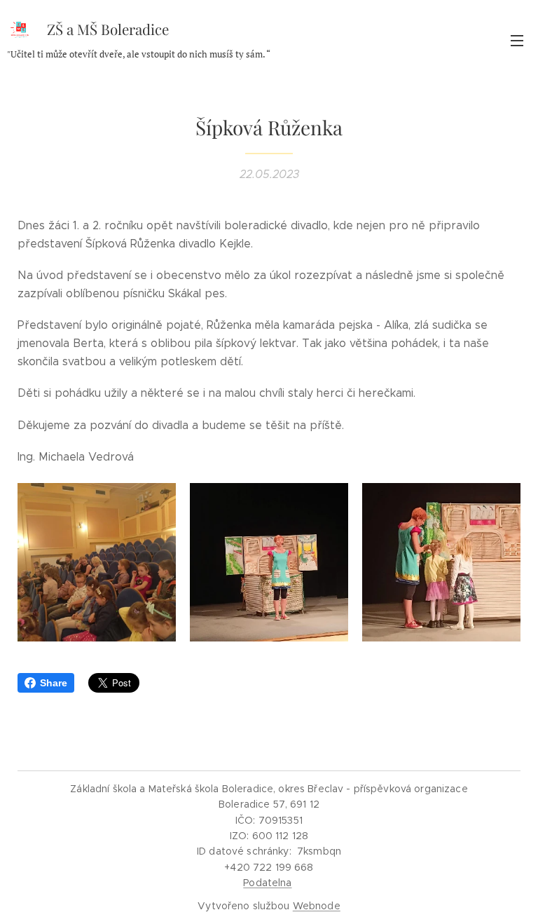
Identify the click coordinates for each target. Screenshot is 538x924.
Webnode (316, 905)
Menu (517, 40)
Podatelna (267, 882)
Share (53, 682)
